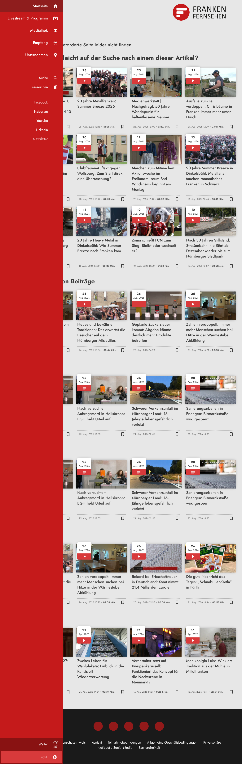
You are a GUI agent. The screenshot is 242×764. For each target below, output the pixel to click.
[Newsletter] (159, 726)
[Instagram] (113, 726)
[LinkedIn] (144, 726)
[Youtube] (128, 726)
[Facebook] (98, 726)
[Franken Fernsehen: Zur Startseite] (200, 12)
